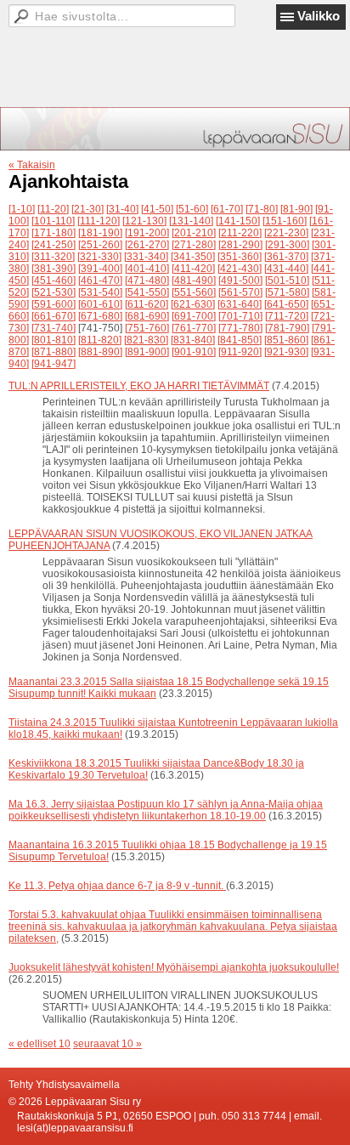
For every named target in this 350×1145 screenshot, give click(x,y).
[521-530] (53, 292)
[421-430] (239, 269)
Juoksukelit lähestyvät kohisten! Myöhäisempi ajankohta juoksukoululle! (173, 967)
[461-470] (100, 280)
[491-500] (240, 280)
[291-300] (287, 245)
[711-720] (286, 316)
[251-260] (100, 245)
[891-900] (147, 352)
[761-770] (194, 328)
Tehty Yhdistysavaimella (64, 1085)
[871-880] (53, 352)
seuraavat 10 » (107, 1044)
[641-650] (286, 304)
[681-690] (147, 316)
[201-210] (194, 233)
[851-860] (286, 340)
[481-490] (194, 280)
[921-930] (286, 352)
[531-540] (100, 292)
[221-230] (286, 233)
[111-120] (98, 221)
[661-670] (53, 316)
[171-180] (53, 233)
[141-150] (238, 221)
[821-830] (146, 340)
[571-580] (287, 292)
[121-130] (144, 221)
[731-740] (53, 328)
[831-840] (193, 340)
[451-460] (53, 280)
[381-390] (53, 269)
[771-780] (240, 328)
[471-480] (147, 280)
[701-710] (240, 316)
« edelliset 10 (39, 1044)
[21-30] (87, 209)
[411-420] (193, 269)
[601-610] (100, 304)
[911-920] (240, 352)
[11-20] (53, 209)
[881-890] (100, 352)
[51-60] (192, 209)
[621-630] (193, 304)
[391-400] (100, 269)
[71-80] (262, 209)
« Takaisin (31, 165)
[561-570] (240, 292)
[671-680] (100, 316)
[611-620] (146, 304)
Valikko (318, 16)
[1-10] (21, 209)
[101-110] (53, 221)
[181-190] (100, 233)
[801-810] (53, 340)
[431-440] (286, 269)
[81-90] (296, 209)
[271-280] (194, 245)
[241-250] (53, 245)
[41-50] (157, 209)
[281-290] (240, 245)
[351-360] (239, 257)
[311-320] (53, 257)
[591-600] (53, 304)
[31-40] (122, 209)
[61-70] (227, 209)
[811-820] (99, 340)
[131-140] (191, 221)
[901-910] (194, 352)
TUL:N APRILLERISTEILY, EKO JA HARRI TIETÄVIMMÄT (138, 386)
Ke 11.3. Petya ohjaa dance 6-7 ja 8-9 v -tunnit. (117, 886)
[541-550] (147, 292)
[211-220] (240, 233)
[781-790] (287, 328)
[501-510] (287, 280)
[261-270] (147, 245)
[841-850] (239, 340)
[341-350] (193, 257)
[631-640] (239, 304)
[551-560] (194, 292)
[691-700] (194, 316)
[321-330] (99, 257)
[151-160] (284, 221)
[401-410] (147, 269)
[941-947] (53, 364)
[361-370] (286, 257)
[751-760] (147, 328)
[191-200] (147, 233)
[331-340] (146, 257)
